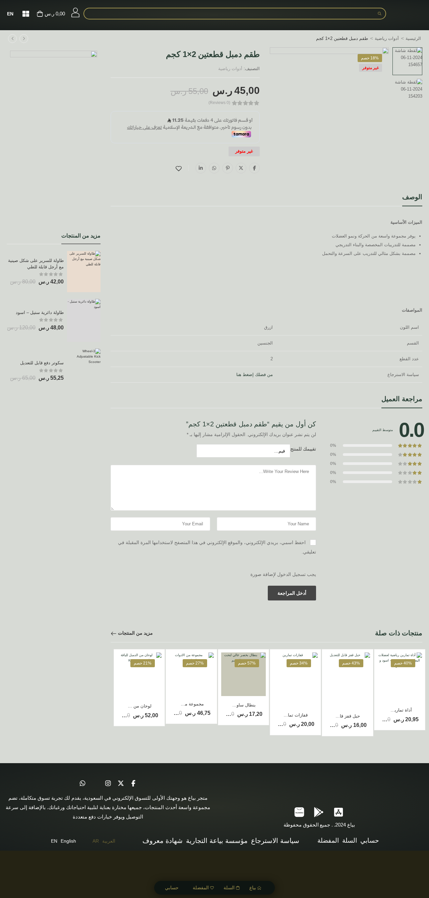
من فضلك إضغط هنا (254, 374)
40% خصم (403, 663)
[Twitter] (241, 168)
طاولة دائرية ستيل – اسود (40, 312)
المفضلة (201, 887)
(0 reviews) (219, 103)
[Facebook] (254, 168)
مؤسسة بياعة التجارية (217, 840)
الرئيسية (413, 38)
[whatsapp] (82, 783)
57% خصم (247, 663)
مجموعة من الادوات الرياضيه (177, 703)
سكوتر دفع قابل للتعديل (42, 362)
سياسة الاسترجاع (275, 840)
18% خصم (370, 58)
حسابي (172, 887)
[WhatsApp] (214, 168)
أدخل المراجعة (292, 593)
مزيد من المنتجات (135, 633)
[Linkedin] (200, 168)
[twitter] (120, 783)
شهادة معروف (162, 840)
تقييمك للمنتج (303, 449)
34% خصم (299, 663)
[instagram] (108, 783)
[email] (95, 783)
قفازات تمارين (294, 715)
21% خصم (142, 663)
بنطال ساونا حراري (238, 704)
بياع (252, 887)
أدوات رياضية (387, 38)
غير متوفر (370, 67)
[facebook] (133, 783)
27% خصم (195, 663)
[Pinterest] (227, 168)
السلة (229, 887)
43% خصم (351, 663)
